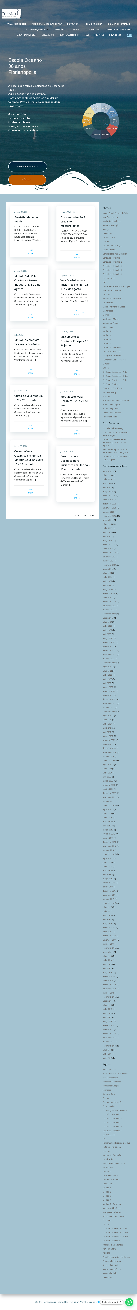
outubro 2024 (108, 560)
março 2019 (108, 829)
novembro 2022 (109, 654)
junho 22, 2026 (20, 446)
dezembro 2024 (109, 552)
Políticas (99, 35)
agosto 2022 (108, 666)
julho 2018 (107, 862)
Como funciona (94, 24)
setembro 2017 (109, 903)
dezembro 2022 (109, 650)
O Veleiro (75, 29)
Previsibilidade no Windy (113, 428)
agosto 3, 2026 (67, 275)
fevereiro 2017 (109, 927)
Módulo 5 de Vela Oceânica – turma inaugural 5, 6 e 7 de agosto (115, 442)
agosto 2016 (108, 952)
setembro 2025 (109, 516)
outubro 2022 (108, 658)
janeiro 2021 (108, 744)
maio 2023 (107, 630)
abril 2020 (107, 776)
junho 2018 (107, 866)
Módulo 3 (107, 339)
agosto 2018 (108, 858)
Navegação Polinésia (112, 355)
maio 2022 (107, 679)
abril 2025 (107, 536)
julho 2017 (107, 907)
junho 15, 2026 (66, 451)
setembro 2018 (109, 854)
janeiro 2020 (108, 789)
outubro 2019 (108, 801)
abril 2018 (107, 874)
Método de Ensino (111, 323)
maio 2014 (107, 1058)
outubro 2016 (108, 944)
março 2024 (108, 589)
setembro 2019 (109, 805)
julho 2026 (107, 475)
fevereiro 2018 (109, 882)
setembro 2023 (109, 613)
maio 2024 (107, 581)
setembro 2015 (109, 997)
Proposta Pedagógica (112, 404)
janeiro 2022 (108, 695)
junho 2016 (107, 960)
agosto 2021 (108, 715)
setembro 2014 (109, 1045)
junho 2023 (107, 626)
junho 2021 (107, 724)
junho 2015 (107, 1009)
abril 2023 (107, 634)
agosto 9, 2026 (20, 271)
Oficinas (106, 367)
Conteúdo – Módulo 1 (112, 258)
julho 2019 (107, 813)
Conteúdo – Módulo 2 (112, 262)
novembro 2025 (109, 507)
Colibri (99, 1301)
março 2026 (108, 491)
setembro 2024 (109, 565)
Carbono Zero (109, 237)
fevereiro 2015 (109, 1025)
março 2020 (108, 781)
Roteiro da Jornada (36, 29)
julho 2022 (107, 671)
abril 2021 (107, 732)
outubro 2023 (108, 609)
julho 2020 (107, 768)
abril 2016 (107, 968)
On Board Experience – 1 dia (115, 372)
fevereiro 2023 (109, 642)
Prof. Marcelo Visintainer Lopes (116, 400)
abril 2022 (107, 683)
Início (129, 35)
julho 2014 (107, 1050)
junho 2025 (107, 528)
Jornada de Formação (118, 24)
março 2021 (108, 736)
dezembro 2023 (109, 601)
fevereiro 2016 (109, 976)
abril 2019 (107, 825)
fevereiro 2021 (109, 740)
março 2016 (108, 972)
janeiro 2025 (108, 548)
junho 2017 (107, 911)
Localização (48, 35)
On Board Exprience (111, 384)
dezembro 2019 (109, 793)
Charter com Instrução (112, 245)
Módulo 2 (107, 335)
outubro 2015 (108, 993)
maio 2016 (107, 964)
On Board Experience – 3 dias (115, 380)
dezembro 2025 (109, 503)
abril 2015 (107, 1017)
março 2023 (108, 638)
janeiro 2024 (108, 597)
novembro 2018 (109, 846)
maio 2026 (107, 483)
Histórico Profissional (112, 290)
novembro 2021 (109, 703)
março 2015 (108, 1021)
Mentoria (107, 315)
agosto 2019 (108, 809)
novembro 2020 (109, 752)
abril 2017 (107, 919)
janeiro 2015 (108, 1029)
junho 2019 (107, 817)
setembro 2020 (109, 760)
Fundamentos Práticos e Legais (116, 286)
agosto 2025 (108, 520)
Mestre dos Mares (111, 319)
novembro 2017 (109, 895)
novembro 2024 (109, 556)
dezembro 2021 (109, 699)
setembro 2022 (109, 662)
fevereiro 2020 (109, 785)
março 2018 (108, 878)
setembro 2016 (109, 948)
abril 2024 (107, 585)
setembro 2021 (109, 711)
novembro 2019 (109, 797)
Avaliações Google (16, 24)
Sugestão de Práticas (112, 412)
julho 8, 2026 (20, 335)
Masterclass (92, 29)
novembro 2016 (109, 940)
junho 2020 (107, 772)
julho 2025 (107, 524)
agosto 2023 (108, 618)
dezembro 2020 (109, 748)
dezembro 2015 (109, 984)
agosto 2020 (108, 764)
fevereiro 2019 (109, 833)
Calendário (59, 29)
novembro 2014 (109, 1037)
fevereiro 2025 (109, 544)
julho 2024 (107, 573)
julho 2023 (107, 622)
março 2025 (108, 540)
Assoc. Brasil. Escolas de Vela (47, 24)
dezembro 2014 (109, 1033)
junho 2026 (107, 479)
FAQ (87, 35)
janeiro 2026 (108, 499)
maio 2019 (107, 821)
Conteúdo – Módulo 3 (112, 266)
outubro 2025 (108, 512)
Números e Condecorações (115, 359)
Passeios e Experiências (118, 29)
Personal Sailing (109, 392)
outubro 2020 (108, 756)
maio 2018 (107, 870)
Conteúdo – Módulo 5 (112, 274)
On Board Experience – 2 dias (115, 376)
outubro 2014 (108, 1041)
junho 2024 (107, 577)
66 (85, 515)
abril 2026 (107, 487)
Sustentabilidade (69, 35)
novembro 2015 (109, 988)
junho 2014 (107, 1054)
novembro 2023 (109, 605)
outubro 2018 (108, 850)
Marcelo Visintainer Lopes (114, 306)
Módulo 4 (107, 343)
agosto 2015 (108, 1001)
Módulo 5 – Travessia (112, 347)
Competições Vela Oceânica (115, 254)
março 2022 (108, 687)
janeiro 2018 (108, 886)
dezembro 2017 (109, 891)
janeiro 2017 (108, 931)
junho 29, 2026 (20, 390)
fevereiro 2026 (109, 495)
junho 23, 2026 (66, 391)
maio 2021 (107, 728)
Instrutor (72, 24)
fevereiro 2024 (109, 593)
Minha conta (108, 327)
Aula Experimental (26, 35)
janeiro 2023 (108, 646)
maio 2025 (107, 532)
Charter (106, 241)
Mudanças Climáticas (112, 351)
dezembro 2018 (109, 842)
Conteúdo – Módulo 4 (112, 270)
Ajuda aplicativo (109, 1069)
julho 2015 (107, 1005)
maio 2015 (107, 1013)
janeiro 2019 (108, 838)
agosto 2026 (108, 471)
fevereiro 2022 (109, 691)
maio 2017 (107, 915)
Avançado (107, 229)
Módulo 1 (107, 331)
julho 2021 (107, 719)
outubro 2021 (108, 707)
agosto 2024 (108, 569)
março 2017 (108, 923)
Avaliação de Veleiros (112, 221)
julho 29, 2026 (66, 331)
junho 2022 (107, 675)
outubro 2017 (108, 899)
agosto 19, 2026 (21, 212)
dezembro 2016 (109, 935)
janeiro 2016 (108, 980)
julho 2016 (107, 956)
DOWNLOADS (115, 35)
